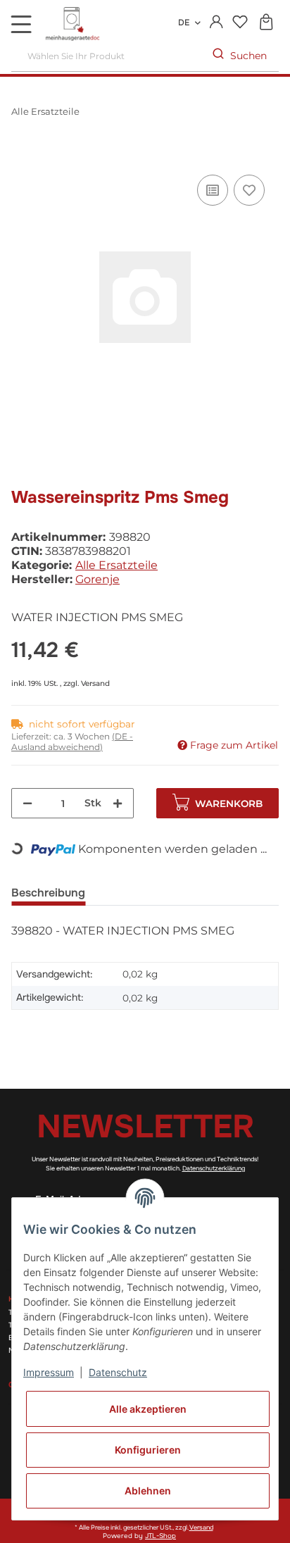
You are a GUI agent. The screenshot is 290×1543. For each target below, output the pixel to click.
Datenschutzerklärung (213, 1168)
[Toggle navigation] (21, 24)
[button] (216, 23)
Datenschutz (118, 1372)
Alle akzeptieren (148, 1409)
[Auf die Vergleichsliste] (212, 190)
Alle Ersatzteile (116, 565)
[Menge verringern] (27, 803)
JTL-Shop (160, 1536)
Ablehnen (148, 1491)
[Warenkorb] (266, 23)
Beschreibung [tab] (48, 892)
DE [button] (183, 22)
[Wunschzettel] (240, 23)
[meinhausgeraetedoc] (74, 24)
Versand (95, 683)
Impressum (48, 1372)
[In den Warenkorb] (22, 155)
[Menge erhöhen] (117, 803)
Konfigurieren (148, 1450)
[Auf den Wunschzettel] (249, 190)
